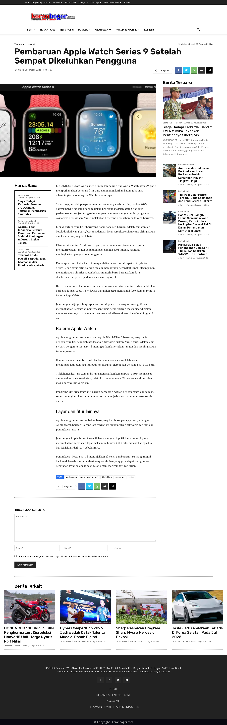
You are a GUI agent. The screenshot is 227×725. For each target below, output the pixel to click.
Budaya (82, 2)
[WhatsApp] (194, 70)
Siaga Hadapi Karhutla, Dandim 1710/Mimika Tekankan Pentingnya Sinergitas (32, 207)
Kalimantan (183, 212)
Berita (47, 2)
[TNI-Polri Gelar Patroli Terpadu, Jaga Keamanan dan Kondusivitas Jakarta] (169, 196)
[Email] (209, 70)
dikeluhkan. (107, 477)
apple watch (71, 477)
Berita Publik (23, 195)
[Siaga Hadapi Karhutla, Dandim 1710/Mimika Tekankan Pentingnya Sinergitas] (188, 103)
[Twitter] (186, 70)
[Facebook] (178, 70)
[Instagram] (109, 680)
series (131, 477)
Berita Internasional (27, 221)
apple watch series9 (89, 477)
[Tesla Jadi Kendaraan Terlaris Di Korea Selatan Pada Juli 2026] (197, 607)
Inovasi (31, 44)
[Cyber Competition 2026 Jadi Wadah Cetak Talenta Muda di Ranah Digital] (85, 607)
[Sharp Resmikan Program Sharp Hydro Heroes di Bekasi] (141, 607)
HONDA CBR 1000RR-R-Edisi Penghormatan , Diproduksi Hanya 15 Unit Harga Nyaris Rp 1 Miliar (29, 635)
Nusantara (57, 2)
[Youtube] (126, 680)
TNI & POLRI (70, 2)
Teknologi (19, 44)
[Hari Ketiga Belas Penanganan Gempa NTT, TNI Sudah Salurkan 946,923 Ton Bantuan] (169, 246)
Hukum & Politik (111, 2)
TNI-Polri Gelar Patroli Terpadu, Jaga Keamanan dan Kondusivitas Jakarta (32, 260)
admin (179, 123)
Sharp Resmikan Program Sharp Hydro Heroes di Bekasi (138, 632)
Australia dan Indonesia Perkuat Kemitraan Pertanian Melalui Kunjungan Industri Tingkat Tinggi (31, 234)
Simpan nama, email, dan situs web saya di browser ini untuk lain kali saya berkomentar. (64, 556)
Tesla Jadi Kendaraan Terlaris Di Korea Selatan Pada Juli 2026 (197, 632)
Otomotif (8, 646)
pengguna (120, 477)
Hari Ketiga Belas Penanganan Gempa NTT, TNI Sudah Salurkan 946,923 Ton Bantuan (195, 249)
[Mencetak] (201, 70)
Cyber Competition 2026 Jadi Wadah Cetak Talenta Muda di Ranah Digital (82, 632)
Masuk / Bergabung (33, 2)
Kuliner (127, 2)
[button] (198, 30)
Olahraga (95, 2)
